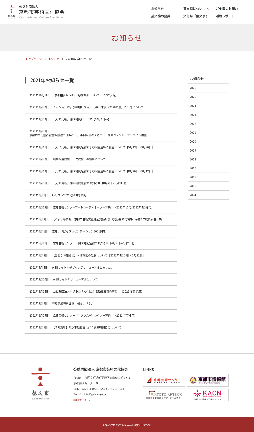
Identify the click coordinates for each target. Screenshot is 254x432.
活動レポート (225, 15)
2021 (193, 132)
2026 (193, 88)
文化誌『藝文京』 (196, 15)
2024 (193, 106)
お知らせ (157, 8)
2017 (193, 168)
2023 (193, 115)
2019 (193, 150)
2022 (193, 124)
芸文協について (194, 8)
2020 (193, 141)
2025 (193, 97)
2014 (193, 195)
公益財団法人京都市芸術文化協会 (34, 12)
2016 (193, 177)
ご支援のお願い (227, 8)
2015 (193, 186)
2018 (193, 159)
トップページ (33, 59)
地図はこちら (81, 399)
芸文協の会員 (160, 15)
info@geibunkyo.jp (95, 394)
